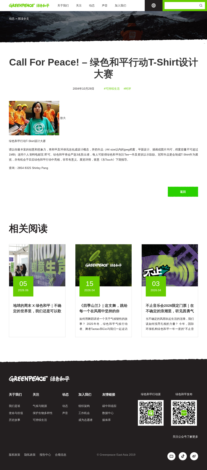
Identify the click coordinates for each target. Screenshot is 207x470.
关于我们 (63, 5)
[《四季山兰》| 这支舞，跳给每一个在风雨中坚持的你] (103, 265)
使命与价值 (16, 413)
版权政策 (14, 454)
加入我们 (120, 5)
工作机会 (84, 413)
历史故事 (14, 419)
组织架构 (84, 406)
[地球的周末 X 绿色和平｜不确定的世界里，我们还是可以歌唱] (37, 265)
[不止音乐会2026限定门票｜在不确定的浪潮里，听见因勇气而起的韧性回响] (170, 265)
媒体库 (106, 419)
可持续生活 (40, 419)
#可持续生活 (112, 88)
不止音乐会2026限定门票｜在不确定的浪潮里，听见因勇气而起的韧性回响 (170, 311)
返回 (183, 191)
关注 (79, 5)
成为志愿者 (85, 419)
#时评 (127, 88)
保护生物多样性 (43, 413)
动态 (92, 5)
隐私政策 (30, 454)
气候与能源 (40, 406)
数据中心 (108, 413)
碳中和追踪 (109, 406)
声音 (105, 5)
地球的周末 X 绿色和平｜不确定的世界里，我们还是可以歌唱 (37, 311)
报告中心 (45, 454)
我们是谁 (14, 406)
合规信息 (60, 454)
